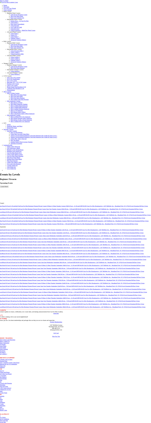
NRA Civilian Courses (13, 93)
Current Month (4, 186)
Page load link (4, 420)
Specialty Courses (12, 131)
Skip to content (4, 0)
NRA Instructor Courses (13, 101)
